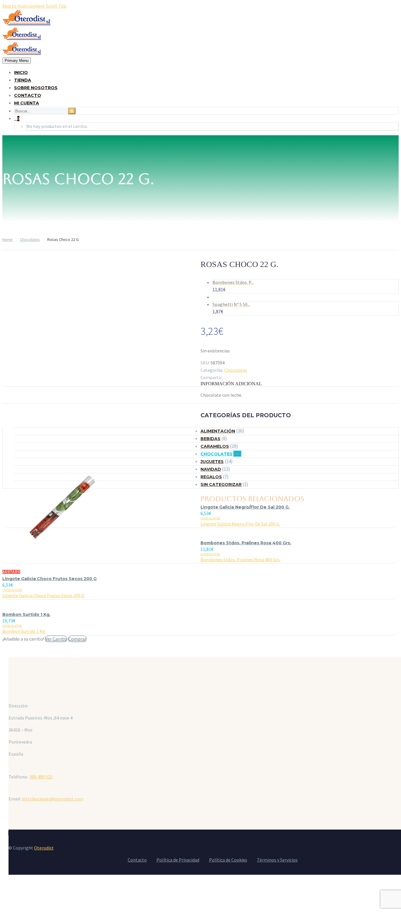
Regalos (211, 476)
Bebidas (210, 438)
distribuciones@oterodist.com (52, 799)
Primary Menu (16, 60)
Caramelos (215, 446)
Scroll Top (56, 6)
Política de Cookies (228, 860)
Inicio (21, 72)
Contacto (27, 95)
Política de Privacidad (177, 860)
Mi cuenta (26, 103)
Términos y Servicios (277, 860)
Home (7, 239)
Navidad (211, 469)
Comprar (77, 639)
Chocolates (30, 239)
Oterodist (44, 848)
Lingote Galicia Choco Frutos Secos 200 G (49, 578)
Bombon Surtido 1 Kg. (26, 614)
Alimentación (218, 431)
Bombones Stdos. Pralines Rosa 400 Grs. (246, 542)
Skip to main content (23, 6)
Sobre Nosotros (36, 87)
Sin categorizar (221, 484)
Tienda (22, 80)
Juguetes (212, 461)
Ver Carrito (56, 639)
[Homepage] (26, 38)
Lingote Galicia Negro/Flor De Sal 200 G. (245, 507)
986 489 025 (41, 777)
